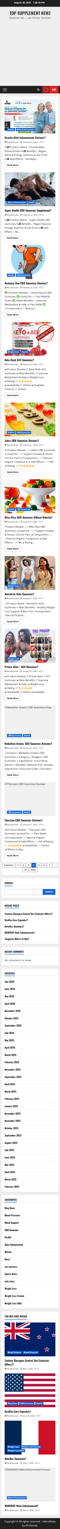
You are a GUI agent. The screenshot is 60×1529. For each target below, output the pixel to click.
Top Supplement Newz (30, 13)
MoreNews (49, 1521)
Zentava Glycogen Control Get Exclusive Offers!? (29, 914)
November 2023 (12, 1121)
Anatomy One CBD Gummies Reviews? (30, 262)
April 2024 (10, 1084)
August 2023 (11, 1143)
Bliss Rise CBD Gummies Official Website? (30, 496)
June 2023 (10, 1157)
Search (9, 883)
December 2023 (12, 1113)
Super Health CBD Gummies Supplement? (30, 189)
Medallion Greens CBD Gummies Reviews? (30, 722)
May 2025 (9, 1040)
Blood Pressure (12, 1215)
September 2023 (13, 1135)
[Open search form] (38, 90)
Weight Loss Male (13, 1303)
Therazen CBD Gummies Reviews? (30, 799)
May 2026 (9, 996)
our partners (11, 1266)
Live (54, 89)
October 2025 (11, 1018)
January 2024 (11, 1106)
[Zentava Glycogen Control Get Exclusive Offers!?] (30, 1339)
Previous (8, 865)
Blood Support (12, 1222)
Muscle (8, 1252)
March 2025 (10, 1055)
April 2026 (10, 1003)
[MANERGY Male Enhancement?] (30, 1485)
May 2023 (9, 1165)
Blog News (10, 1208)
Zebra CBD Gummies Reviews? (30, 419)
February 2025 (12, 1062)
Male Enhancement (26, 129)
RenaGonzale (12, 142)
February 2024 (12, 1099)
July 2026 (9, 981)
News (7, 1259)
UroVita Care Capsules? (16, 920)
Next (33, 869)
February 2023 (12, 1186)
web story (9, 1281)
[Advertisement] (30, 51)
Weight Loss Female (14, 1296)
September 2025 (13, 1025)
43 (25, 869)
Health (11, 129)
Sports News (11, 1274)
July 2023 (9, 1150)
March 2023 (10, 1179)
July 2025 (9, 1033)
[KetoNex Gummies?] (30, 1438)
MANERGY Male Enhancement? (20, 932)
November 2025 (12, 1011)
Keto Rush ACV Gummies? (30, 339)
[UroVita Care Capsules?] (30, 1390)
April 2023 (10, 1172)
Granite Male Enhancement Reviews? (30, 116)
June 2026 (10, 989)
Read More (14, 165)
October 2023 (11, 1128)
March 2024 (10, 1091)
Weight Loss (13, 352)
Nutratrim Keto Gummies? (30, 573)
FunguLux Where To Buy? (17, 939)
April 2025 (10, 1047)
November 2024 (12, 1069)
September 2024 (13, 1077)
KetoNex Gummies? (14, 926)
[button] (5, 89)
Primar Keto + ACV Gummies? (30, 646)
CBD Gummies (23, 275)
